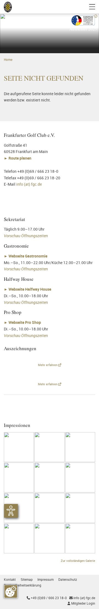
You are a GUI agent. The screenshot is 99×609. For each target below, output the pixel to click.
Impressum (45, 579)
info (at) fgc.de (29, 184)
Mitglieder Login (81, 603)
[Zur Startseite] (8, 7)
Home (8, 59)
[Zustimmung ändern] (10, 591)
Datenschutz (67, 579)
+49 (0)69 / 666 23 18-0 (47, 598)
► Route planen (18, 158)
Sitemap (27, 579)
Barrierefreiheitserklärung (22, 585)
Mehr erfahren (48, 365)
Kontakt (10, 579)
